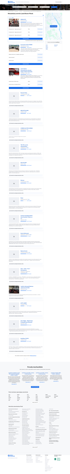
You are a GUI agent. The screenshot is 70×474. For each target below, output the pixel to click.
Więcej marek (34, 402)
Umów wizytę (40, 29)
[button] (49, 467)
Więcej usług (34, 447)
